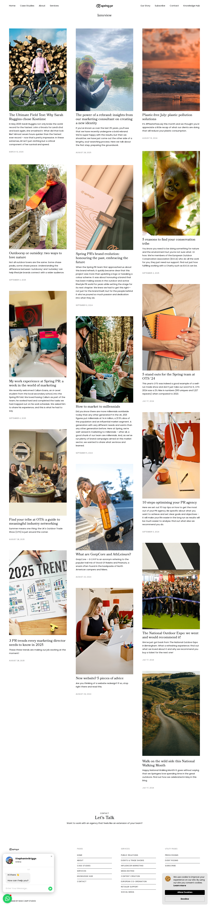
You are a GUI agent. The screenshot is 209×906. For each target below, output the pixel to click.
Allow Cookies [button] (184, 892)
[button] (51, 856)
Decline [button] (185, 899)
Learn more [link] (179, 886)
